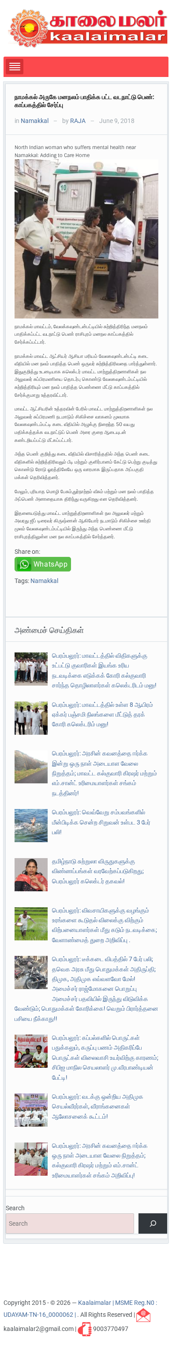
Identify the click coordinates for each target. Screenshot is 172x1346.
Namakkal (35, 120)
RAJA (78, 120)
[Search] (152, 1223)
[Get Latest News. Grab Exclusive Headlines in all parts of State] (88, 27)
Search (15, 1208)
